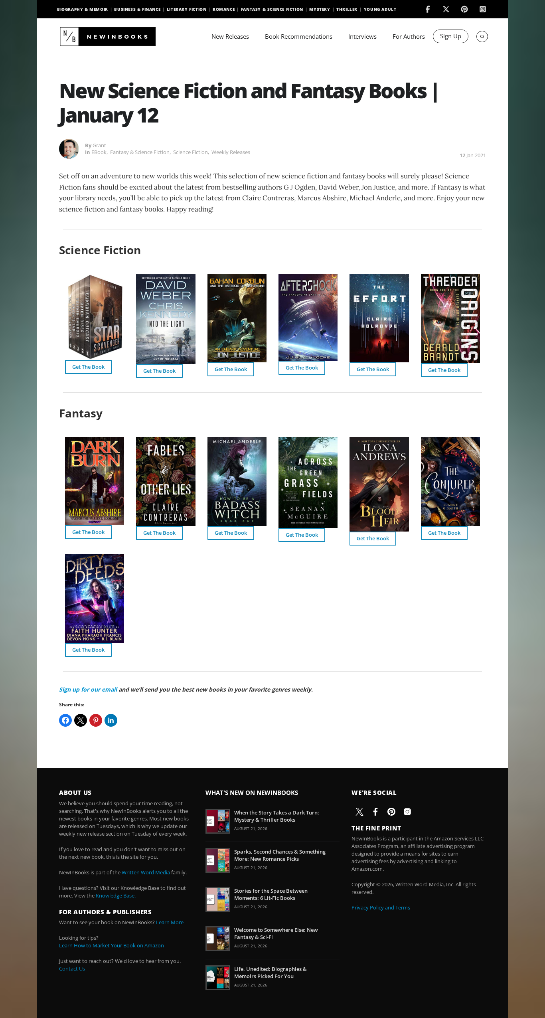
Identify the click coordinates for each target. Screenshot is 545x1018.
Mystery (319, 9)
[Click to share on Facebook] (65, 720)
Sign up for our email (88, 689)
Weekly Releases (230, 152)
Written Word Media (146, 872)
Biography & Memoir (82, 9)
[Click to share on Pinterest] (95, 720)
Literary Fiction (187, 9)
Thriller (346, 9)
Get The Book (88, 366)
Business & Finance (137, 9)
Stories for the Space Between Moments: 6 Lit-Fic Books (271, 894)
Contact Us (72, 968)
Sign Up (450, 36)
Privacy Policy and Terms (380, 907)
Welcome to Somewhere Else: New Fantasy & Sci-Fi (276, 933)
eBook (99, 152)
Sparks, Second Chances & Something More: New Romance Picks (280, 855)
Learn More (170, 922)
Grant (99, 145)
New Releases (230, 36)
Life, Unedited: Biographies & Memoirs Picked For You (270, 972)
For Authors (409, 36)
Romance (224, 9)
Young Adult (380, 9)
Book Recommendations (298, 36)
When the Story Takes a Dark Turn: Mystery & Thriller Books (276, 816)
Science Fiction (190, 152)
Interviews (362, 36)
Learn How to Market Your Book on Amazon (111, 945)
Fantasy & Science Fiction (272, 9)
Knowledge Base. (116, 895)
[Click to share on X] (80, 720)
